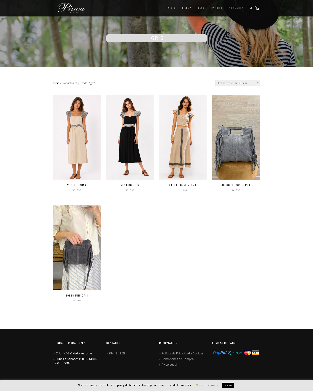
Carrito (216, 8)
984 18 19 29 (117, 353)
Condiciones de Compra (178, 359)
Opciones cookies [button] (207, 385)
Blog (201, 8)
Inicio (171, 8)
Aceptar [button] (228, 385)
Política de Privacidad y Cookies (183, 353)
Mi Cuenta (236, 8)
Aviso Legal (169, 365)
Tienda (187, 8)
